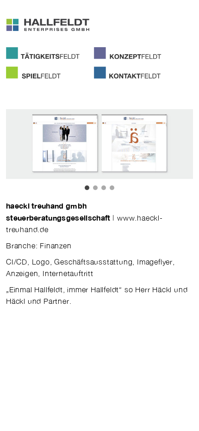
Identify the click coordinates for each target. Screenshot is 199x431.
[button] (87, 187)
